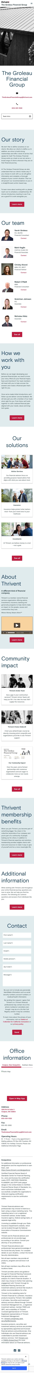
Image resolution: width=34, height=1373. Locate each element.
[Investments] (17, 535)
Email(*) (6, 951)
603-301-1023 (17, 108)
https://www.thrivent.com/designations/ (15, 1170)
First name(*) (8, 935)
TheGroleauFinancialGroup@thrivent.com (17, 97)
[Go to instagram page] (19, 1350)
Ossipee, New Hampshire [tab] (11, 1065)
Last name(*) (8, 943)
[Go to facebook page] (15, 1350)
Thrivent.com (23, 1338)
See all (17, 334)
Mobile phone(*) (9, 959)
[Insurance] (17, 503)
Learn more (17, 204)
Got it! (14, 1368)
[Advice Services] (17, 469)
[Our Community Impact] (17, 762)
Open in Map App (17, 1098)
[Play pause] (4, 632)
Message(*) (8, 975)
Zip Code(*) (8, 967)
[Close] (26, 1357)
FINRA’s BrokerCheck (10, 1340)
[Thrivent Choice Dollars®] (17, 725)
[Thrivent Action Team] (17, 689)
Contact (23, 238)
